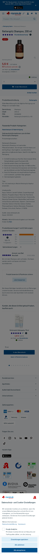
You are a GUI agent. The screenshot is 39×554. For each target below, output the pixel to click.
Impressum (22, 524)
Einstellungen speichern (19, 539)
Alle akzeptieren (19, 550)
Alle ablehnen (19, 545)
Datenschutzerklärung (9, 524)
